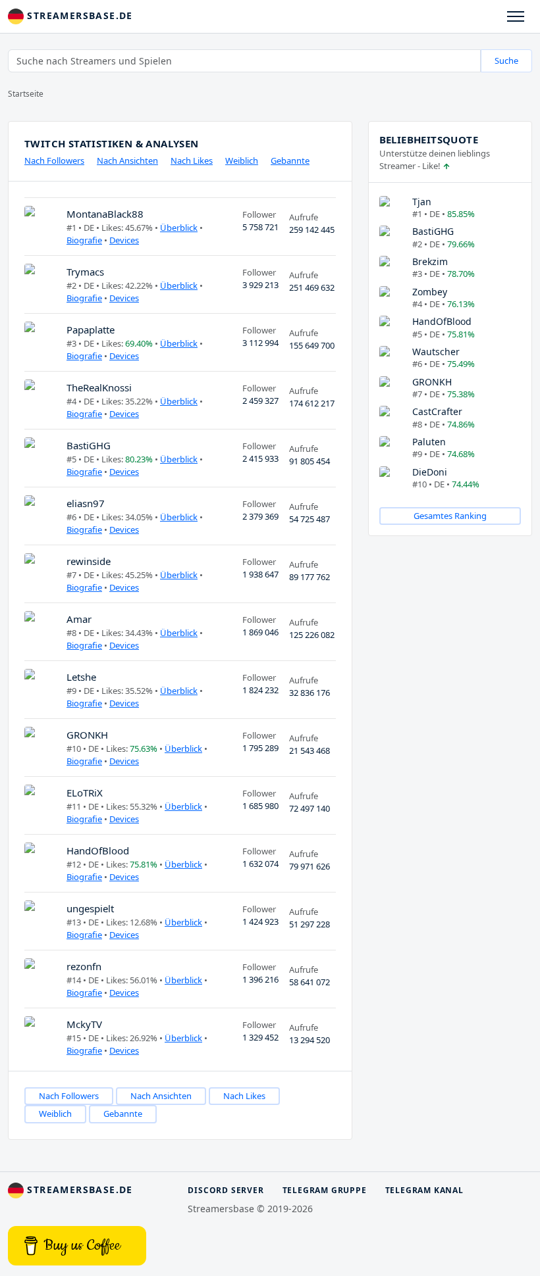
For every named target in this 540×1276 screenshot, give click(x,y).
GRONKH (87, 734)
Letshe (81, 676)
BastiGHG (89, 445)
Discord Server (225, 1190)
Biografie (84, 240)
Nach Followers (54, 160)
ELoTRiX (85, 792)
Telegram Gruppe (325, 1190)
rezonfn (84, 966)
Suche (506, 60)
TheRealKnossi (99, 387)
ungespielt (90, 908)
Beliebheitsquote (428, 139)
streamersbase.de (78, 15)
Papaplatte (91, 329)
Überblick (179, 227)
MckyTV (84, 1024)
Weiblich (241, 160)
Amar (79, 619)
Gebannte (290, 160)
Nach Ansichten (127, 160)
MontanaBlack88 (105, 213)
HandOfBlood (98, 850)
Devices (124, 240)
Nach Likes (192, 160)
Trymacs (85, 271)
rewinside (89, 561)
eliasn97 (86, 503)
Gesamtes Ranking (450, 516)
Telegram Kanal (424, 1190)
